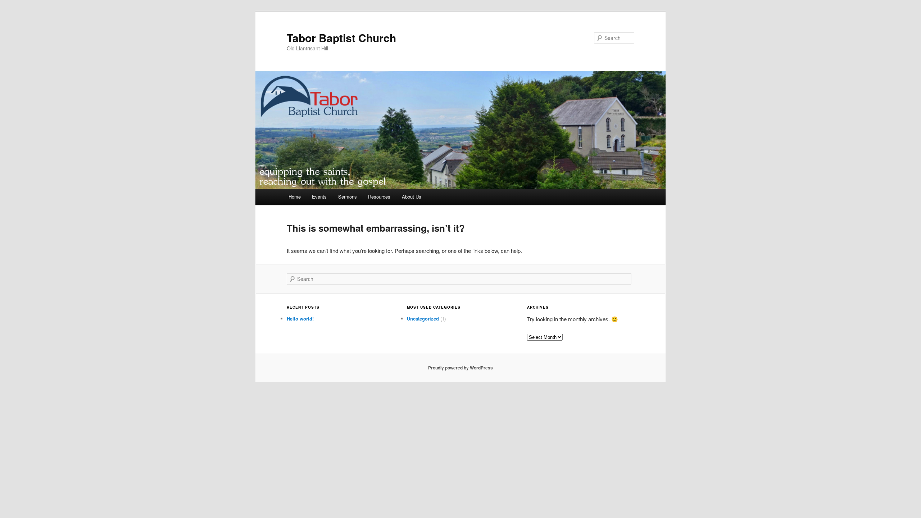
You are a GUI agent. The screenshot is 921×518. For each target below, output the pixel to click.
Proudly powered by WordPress (460, 367)
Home (295, 196)
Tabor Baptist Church (341, 37)
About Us (411, 196)
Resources (379, 196)
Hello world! (300, 318)
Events (319, 196)
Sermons (347, 196)
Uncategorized (423, 318)
